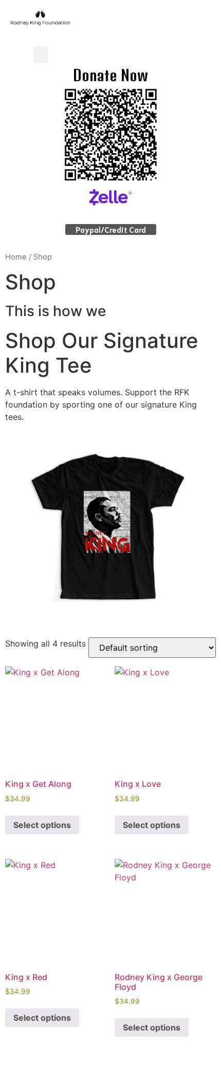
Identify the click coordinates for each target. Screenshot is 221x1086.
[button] (40, 54)
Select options (42, 825)
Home (16, 257)
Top (209, 1072)
